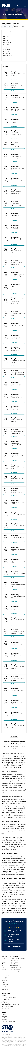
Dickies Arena (14, 313)
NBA (2, 971)
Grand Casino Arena (16, 109)
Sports (3, 958)
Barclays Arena (15, 502)
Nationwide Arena (15, 132)
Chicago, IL (6, 51)
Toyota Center (14, 288)
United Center (14, 97)
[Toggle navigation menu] (25, 5)
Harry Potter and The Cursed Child (10, 1004)
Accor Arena (14, 619)
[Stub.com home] (7, 1027)
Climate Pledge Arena (16, 349)
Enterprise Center (15, 85)
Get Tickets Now (14, 946)
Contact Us (4, 1019)
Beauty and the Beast (7, 1006)
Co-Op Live (14, 666)
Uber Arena (14, 514)
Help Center (4, 1018)
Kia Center (14, 250)
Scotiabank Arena (15, 156)
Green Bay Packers (15, 969)
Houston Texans (14, 962)
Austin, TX (5, 38)
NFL (2, 964)
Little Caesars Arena (16, 121)
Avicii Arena (14, 467)
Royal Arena (14, 490)
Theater (3, 960)
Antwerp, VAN (6, 34)
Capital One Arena (15, 203)
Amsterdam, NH (7, 32)
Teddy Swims (15, 72)
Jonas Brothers (5, 979)
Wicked (3, 1001)
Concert (7, 12)
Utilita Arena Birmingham (17, 631)
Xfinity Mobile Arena (16, 191)
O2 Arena (13, 573)
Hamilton (3, 995)
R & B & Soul (13, 12)
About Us (3, 1014)
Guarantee (4, 1016)
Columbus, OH (6, 53)
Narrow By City (6, 26)
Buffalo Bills (13, 964)
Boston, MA (6, 44)
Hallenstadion (14, 596)
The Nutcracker (5, 999)
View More (6, 59)
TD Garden (14, 180)
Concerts (3, 962)
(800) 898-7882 (8, 1031)
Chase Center (14, 384)
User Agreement (16, 1036)
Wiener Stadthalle (15, 584)
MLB (2, 967)
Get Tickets (14, 79)
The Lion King (5, 1003)
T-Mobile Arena (15, 419)
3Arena (13, 644)
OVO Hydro (14, 655)
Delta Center (14, 337)
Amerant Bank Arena (16, 262)
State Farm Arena (15, 239)
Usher (3, 988)
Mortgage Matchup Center (18, 431)
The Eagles (4, 977)
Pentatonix (4, 980)
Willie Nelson (4, 984)
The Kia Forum (15, 443)
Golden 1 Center (15, 396)
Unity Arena (14, 455)
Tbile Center (14, 73)
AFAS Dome (14, 608)
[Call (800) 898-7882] (21, 5)
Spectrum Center (15, 227)
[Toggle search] (18, 5)
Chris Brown (4, 989)
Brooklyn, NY (6, 47)
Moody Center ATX (16, 301)
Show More (14, 736)
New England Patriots (15, 967)
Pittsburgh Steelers (15, 965)
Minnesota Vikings (14, 971)
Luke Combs (4, 982)
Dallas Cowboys (14, 960)
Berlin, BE (5, 40)
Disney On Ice (5, 1008)
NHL (2, 965)
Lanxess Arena (15, 525)
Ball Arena (13, 325)
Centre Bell (14, 168)
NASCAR (3, 969)
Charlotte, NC (6, 49)
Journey (3, 986)
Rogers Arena (14, 360)
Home (2, 12)
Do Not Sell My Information (8, 1021)
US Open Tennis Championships (18, 958)
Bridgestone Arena (16, 215)
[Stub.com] (5, 5)
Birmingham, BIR (7, 42)
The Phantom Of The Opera (8, 997)
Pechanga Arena (15, 408)
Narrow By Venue (18, 26)
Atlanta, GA (6, 36)
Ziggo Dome (14, 549)
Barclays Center (15, 144)
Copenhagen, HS (7, 55)
